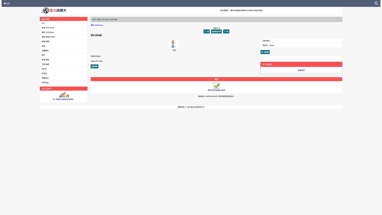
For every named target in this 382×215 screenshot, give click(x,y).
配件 (43, 55)
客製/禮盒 (45, 59)
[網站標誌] (90, 10)
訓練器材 (45, 50)
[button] (376, 3)
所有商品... (46, 82)
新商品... (45, 73)
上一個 (206, 31)
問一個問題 (265, 52)
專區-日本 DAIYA (48, 27)
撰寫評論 (94, 66)
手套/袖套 (45, 64)
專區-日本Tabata (103, 19)
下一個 (226, 31)
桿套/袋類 (45, 41)
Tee (43, 23)
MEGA (44, 68)
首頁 (8, 3)
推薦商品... (46, 78)
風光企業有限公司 (197, 107)
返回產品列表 (216, 31)
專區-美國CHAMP (48, 37)
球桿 (43, 46)
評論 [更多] (46, 88)
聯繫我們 (301, 70)
